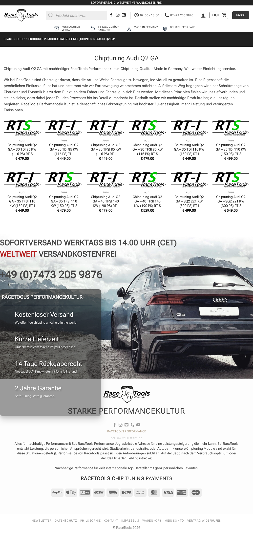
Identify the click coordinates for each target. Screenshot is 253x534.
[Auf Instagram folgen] (118, 15)
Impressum (130, 520)
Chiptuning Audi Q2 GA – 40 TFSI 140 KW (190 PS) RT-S (147, 201)
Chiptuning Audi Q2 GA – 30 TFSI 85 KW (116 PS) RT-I (106, 149)
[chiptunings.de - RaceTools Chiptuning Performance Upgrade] (21, 15)
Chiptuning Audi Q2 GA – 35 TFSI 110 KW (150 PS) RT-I (22, 201)
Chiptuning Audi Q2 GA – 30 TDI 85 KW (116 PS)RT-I (64, 149)
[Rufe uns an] (132, 425)
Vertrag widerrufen (204, 520)
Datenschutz (66, 520)
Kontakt (111, 520)
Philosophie (90, 520)
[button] (203, 15)
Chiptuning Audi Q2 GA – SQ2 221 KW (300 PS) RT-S (231, 201)
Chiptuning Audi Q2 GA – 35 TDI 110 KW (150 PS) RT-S (231, 149)
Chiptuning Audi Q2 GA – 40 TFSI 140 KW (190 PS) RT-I (105, 201)
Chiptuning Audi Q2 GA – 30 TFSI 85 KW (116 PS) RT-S (147, 149)
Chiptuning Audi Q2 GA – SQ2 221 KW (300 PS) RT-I (189, 201)
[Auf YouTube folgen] (138, 425)
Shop (20, 39)
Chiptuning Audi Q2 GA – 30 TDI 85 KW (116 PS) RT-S (22, 149)
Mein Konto (174, 520)
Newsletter (42, 520)
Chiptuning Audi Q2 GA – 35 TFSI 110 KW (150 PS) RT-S (64, 201)
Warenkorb (151, 520)
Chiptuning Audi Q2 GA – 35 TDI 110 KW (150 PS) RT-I (189, 149)
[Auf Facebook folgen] (111, 15)
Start (8, 39)
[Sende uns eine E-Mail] (124, 15)
